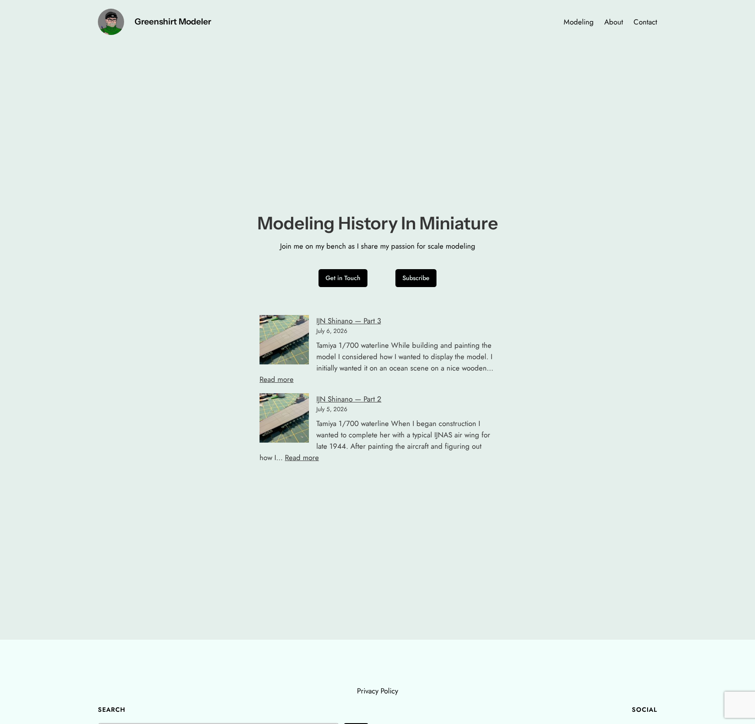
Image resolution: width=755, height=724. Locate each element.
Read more (277, 379)
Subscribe (415, 278)
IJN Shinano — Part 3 (348, 320)
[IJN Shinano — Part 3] (284, 341)
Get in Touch (343, 278)
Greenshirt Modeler (173, 21)
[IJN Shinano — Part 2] (284, 419)
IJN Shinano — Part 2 (348, 399)
